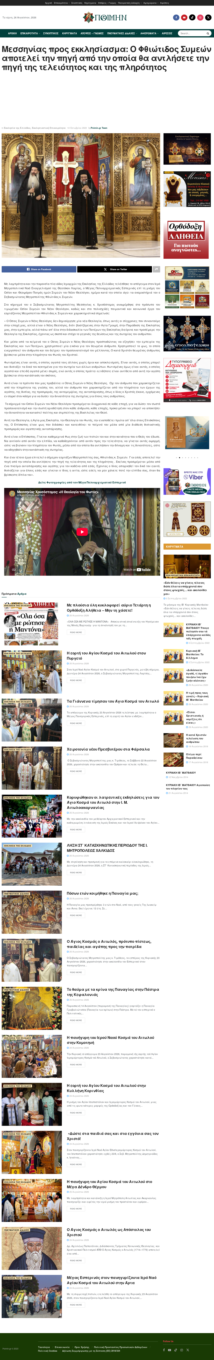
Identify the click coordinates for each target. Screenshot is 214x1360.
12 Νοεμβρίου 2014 (178, 777)
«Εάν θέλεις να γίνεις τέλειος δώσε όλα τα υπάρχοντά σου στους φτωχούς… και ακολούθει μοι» (185, 588)
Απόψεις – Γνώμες (107, 2)
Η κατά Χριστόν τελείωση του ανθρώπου (196, 738)
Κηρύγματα (90, 2)
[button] (176, 457)
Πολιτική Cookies (47, 1350)
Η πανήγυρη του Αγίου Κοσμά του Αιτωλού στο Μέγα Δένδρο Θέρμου (109, 1184)
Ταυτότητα (44, 1347)
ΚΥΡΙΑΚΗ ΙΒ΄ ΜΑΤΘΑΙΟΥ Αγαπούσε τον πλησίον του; (188, 786)
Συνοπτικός (76, 2)
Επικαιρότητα (61, 2)
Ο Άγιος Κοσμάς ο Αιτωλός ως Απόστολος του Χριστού (109, 1232)
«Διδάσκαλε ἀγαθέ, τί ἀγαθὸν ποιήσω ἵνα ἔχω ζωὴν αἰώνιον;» (197, 675)
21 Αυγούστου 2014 (178, 793)
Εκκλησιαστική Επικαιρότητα (49, 127)
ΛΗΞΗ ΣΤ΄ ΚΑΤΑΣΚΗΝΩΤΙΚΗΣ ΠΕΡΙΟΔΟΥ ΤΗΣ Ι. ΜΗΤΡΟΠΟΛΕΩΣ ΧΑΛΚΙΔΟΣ (107, 847)
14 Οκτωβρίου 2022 (77, 127)
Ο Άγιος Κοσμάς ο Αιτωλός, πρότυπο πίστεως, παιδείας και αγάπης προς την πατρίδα (109, 944)
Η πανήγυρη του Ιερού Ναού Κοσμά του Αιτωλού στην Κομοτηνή (110, 1040)
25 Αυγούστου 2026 (79, 615)
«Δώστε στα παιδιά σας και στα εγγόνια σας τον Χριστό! (113, 1136)
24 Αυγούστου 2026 (79, 1047)
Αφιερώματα (149, 2)
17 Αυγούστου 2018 (198, 762)
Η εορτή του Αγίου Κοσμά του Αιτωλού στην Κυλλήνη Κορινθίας (106, 1088)
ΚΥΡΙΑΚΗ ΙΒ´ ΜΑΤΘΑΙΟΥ (181, 772)
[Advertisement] (107, 99)
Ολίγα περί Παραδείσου (194, 756)
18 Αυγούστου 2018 (198, 746)
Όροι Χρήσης (82, 1347)
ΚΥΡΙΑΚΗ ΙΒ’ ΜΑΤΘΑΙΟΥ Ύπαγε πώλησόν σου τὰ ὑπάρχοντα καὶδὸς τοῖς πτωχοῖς (198, 631)
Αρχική (48, 2)
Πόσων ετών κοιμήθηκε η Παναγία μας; (102, 893)
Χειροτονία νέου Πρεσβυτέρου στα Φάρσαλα (108, 749)
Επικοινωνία (62, 1347)
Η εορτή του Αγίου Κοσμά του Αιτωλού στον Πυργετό (106, 655)
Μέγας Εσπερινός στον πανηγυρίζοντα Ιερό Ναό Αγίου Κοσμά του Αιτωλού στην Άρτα (111, 1280)
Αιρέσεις (164, 2)
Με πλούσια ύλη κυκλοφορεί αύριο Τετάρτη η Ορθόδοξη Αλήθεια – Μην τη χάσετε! (109, 607)
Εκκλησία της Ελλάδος (17, 127)
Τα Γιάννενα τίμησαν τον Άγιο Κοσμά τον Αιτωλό (113, 701)
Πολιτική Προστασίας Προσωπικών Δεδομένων (120, 1347)
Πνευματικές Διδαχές (129, 2)
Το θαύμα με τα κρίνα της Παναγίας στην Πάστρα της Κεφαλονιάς (113, 992)
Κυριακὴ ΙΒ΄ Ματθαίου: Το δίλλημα (194, 654)
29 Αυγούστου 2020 (198, 685)
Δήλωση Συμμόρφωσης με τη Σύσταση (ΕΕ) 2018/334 (91, 1350)
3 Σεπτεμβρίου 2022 (176, 598)
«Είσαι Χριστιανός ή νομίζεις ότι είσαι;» (194, 717)
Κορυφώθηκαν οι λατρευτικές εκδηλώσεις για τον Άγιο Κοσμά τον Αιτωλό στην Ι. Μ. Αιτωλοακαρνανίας (113, 802)
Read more (76, 632)
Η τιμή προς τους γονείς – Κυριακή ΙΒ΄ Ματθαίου (197, 696)
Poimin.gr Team (99, 127)
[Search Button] (208, 33)
